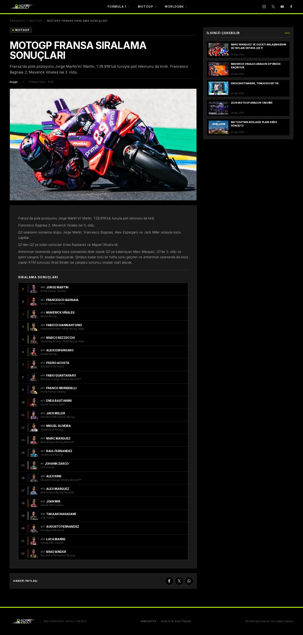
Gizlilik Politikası (176, 621)
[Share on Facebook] (169, 581)
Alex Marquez (57, 488)
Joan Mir (53, 501)
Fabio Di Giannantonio (64, 325)
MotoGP (36, 20)
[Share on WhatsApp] (189, 581)
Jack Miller (55, 413)
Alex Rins (53, 476)
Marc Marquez (58, 438)
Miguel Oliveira (58, 426)
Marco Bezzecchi (60, 337)
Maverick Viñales (60, 312)
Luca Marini (55, 539)
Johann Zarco (57, 463)
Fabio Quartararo (61, 375)
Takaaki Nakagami (61, 514)
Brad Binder (56, 551)
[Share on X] (179, 581)
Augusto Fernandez (62, 526)
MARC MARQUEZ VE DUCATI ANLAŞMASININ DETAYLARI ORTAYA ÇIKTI (259, 46)
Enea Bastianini (59, 400)
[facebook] (291, 6)
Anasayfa (17, 20)
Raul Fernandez (59, 451)
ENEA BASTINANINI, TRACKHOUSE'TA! (255, 83)
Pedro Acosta (57, 363)
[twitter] (273, 6)
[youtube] (282, 6)
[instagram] (264, 6)
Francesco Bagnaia (62, 300)
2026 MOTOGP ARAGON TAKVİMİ (251, 102)
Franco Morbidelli (61, 388)
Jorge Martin (57, 287)
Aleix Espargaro (60, 350)
